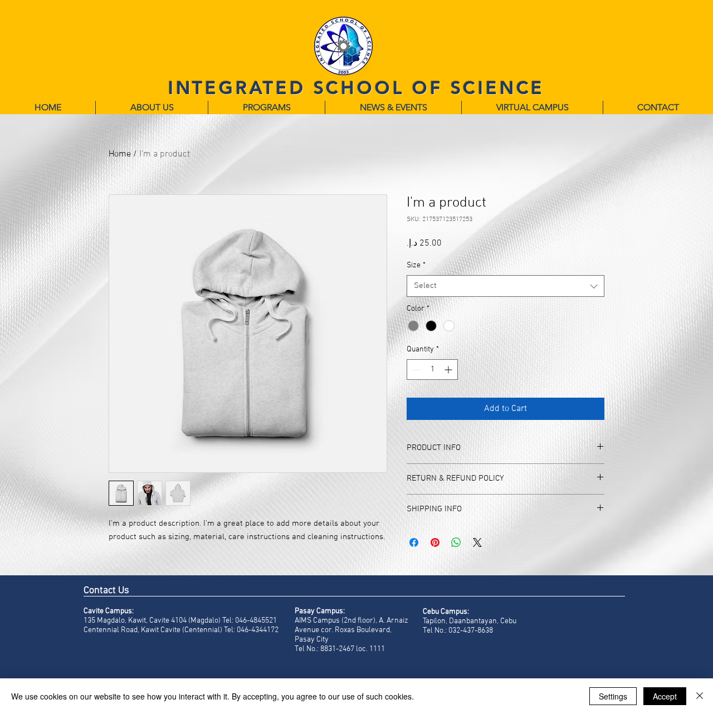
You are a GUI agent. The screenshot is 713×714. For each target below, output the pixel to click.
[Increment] (449, 369)
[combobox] (505, 286)
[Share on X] (477, 542)
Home (120, 154)
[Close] (699, 696)
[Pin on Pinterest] (435, 542)
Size (416, 265)
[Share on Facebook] (414, 542)
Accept (665, 696)
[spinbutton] (432, 369)
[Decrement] (415, 369)
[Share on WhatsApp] (456, 542)
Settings (613, 696)
